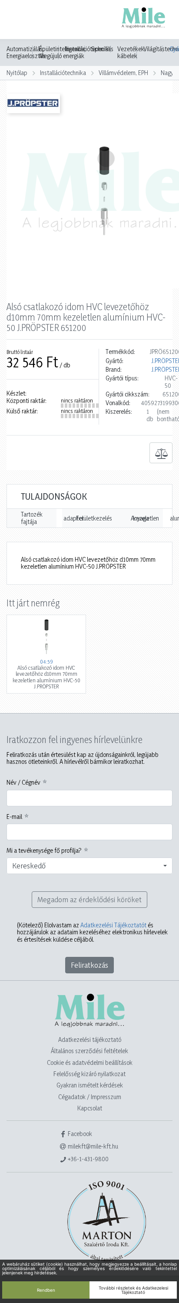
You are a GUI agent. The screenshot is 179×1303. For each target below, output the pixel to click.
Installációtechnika (63, 72)
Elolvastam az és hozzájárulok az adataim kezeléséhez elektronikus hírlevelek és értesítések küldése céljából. (92, 932)
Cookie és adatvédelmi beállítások (90, 1062)
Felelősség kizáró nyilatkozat (89, 1073)
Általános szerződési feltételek (89, 1050)
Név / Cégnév (23, 782)
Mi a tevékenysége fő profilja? (44, 850)
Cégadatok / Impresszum (89, 1096)
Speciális (102, 49)
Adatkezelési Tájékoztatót (113, 925)
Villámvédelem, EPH (123, 72)
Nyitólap (17, 72)
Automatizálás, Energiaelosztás (26, 52)
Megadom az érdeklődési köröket (89, 899)
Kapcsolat (89, 1108)
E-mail (14, 816)
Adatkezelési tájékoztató (89, 1039)
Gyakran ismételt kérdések (89, 1085)
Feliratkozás (89, 964)
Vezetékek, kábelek (131, 52)
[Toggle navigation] (19, 20)
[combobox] (89, 866)
